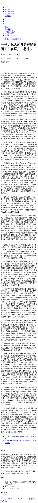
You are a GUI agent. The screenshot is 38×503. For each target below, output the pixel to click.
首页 (6, 7)
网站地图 (4, 501)
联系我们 (8, 16)
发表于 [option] (5, 62)
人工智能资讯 (10, 11)
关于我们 (8, 9)
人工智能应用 (10, 14)
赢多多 (7, 39)
